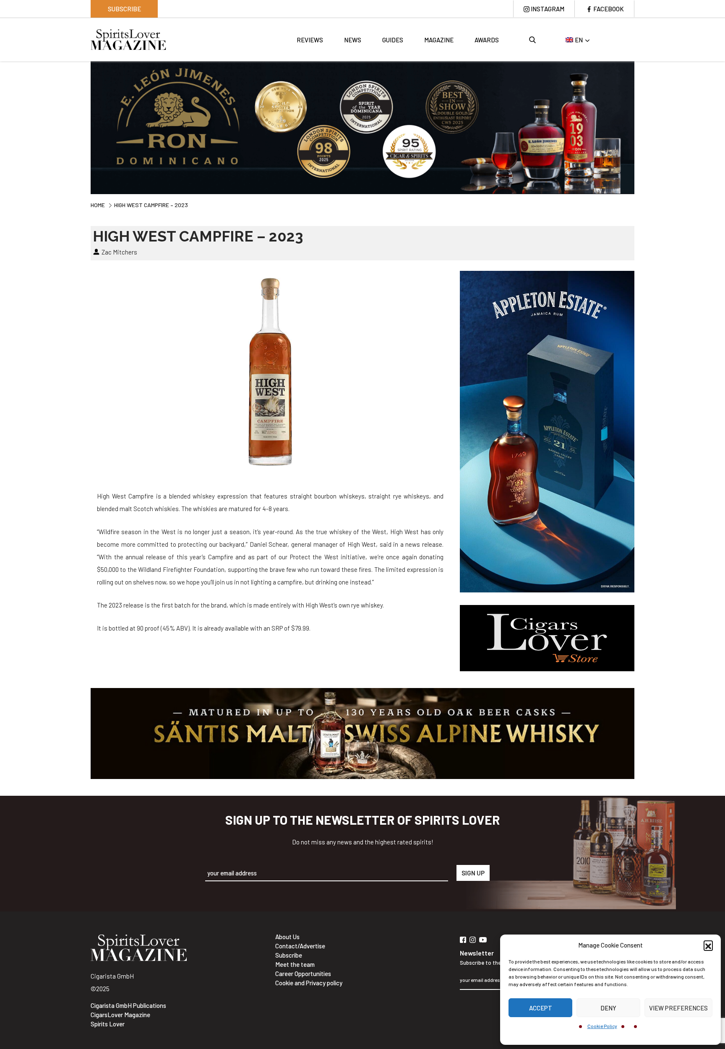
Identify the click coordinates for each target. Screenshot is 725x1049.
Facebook (608, 9)
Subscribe (124, 9)
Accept (540, 1008)
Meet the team (295, 964)
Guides (392, 40)
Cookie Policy (602, 1026)
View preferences (678, 1008)
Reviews (310, 40)
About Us (287, 936)
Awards (487, 40)
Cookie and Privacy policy (308, 983)
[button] (708, 945)
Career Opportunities (303, 973)
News (352, 40)
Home (98, 204)
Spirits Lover (108, 1024)
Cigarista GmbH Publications (128, 1005)
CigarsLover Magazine (120, 1014)
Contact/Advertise (300, 946)
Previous (84, 126)
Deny (608, 1008)
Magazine (439, 40)
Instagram (547, 9)
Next (640, 126)
